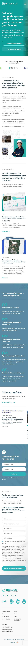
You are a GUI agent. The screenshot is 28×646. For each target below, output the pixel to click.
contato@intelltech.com (7, 631)
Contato (16, 613)
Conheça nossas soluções (14, 43)
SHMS (15, 611)
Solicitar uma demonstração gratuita (14, 568)
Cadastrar (14, 474)
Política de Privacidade (10, 556)
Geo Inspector (5, 616)
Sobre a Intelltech (6, 611)
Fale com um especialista (14, 49)
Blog (3, 613)
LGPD (15, 616)
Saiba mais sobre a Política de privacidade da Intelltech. (13, 478)
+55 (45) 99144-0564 (7, 627)
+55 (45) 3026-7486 (7, 629)
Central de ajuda (6, 619)
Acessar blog (7, 402)
